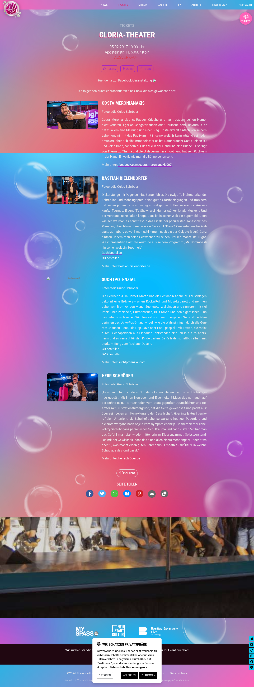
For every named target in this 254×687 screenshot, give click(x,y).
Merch (142, 4)
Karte (129, 68)
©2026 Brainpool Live (81, 673)
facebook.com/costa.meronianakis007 (145, 164)
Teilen (146, 68)
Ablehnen (129, 675)
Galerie (162, 4)
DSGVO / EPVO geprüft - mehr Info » (169, 680)
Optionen (105, 675)
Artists (196, 4)
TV (179, 4)
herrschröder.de (129, 458)
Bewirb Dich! (220, 4)
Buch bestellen (112, 252)
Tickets (123, 4)
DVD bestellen (111, 354)
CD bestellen (110, 258)
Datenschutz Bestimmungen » (128, 667)
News (104, 4)
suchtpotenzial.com (131, 362)
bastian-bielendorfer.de (134, 266)
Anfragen (245, 4)
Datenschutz (178, 673)
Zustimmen (148, 675)
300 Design (90, 680)
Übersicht (128, 473)
